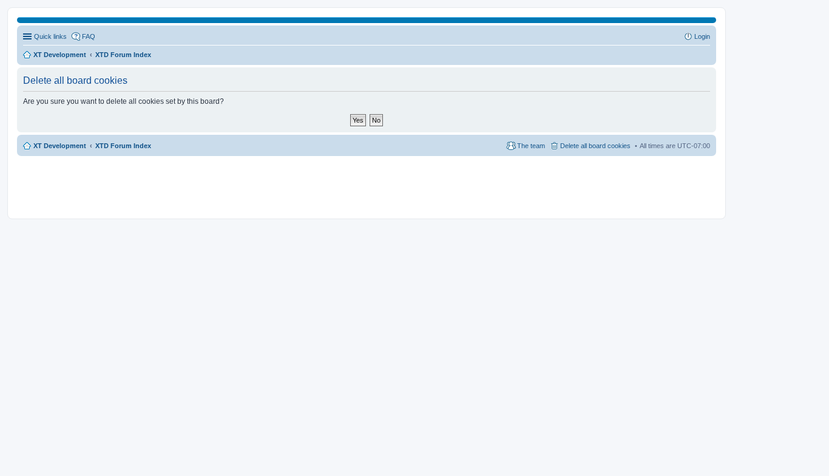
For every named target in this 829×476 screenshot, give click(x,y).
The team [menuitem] (531, 145)
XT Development (59, 145)
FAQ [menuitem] (88, 36)
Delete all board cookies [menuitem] (595, 145)
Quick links (50, 36)
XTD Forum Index (123, 145)
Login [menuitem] (702, 36)
